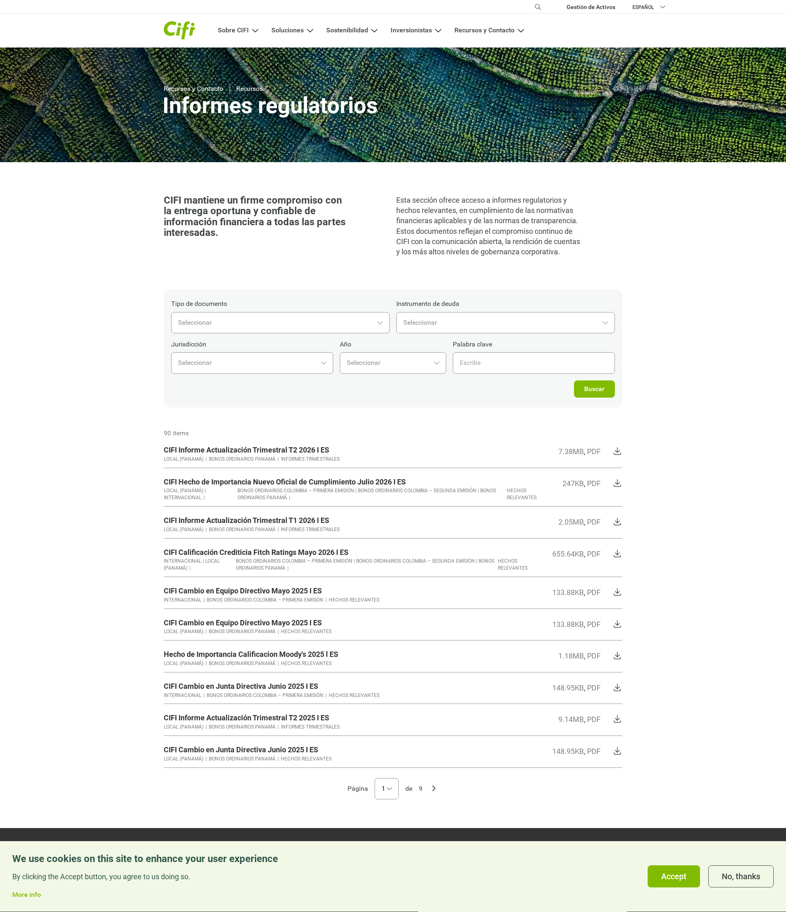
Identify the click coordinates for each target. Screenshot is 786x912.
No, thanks (741, 877)
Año (345, 344)
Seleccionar (195, 322)
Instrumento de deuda (427, 304)
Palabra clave (472, 344)
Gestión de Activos (591, 7)
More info (26, 895)
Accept (674, 877)
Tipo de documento (199, 304)
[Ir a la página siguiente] (434, 787)
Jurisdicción (188, 344)
